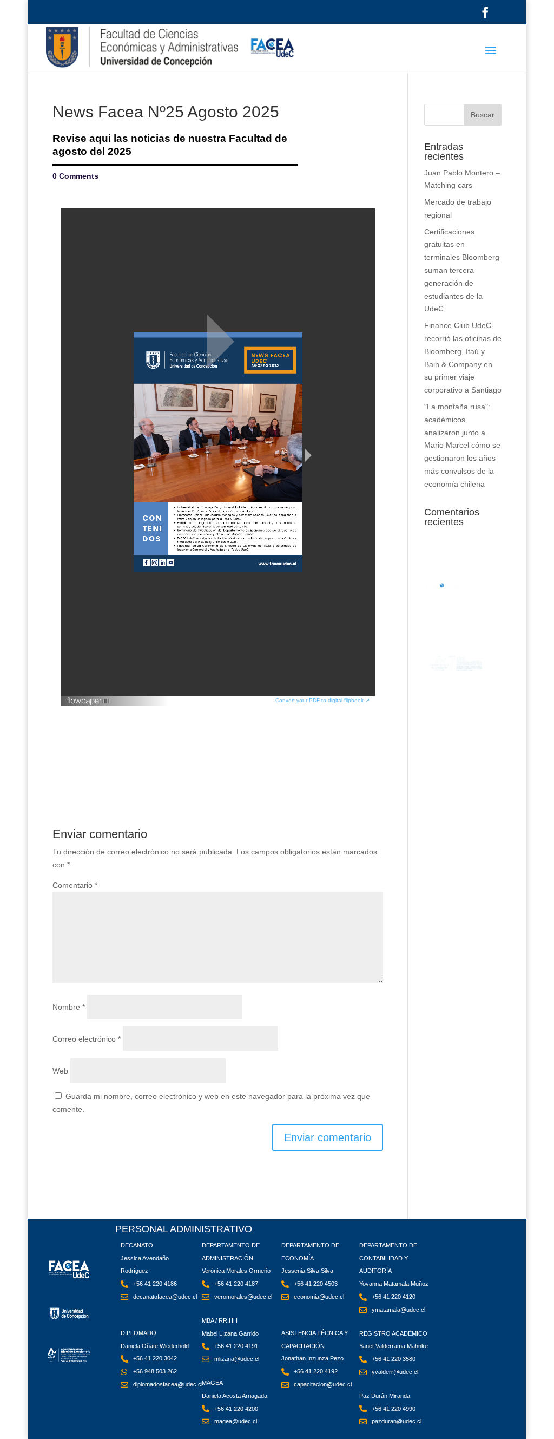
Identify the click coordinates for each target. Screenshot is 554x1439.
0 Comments (75, 176)
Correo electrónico (86, 1039)
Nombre (68, 1007)
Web (60, 1071)
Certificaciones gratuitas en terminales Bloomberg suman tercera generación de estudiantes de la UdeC (461, 270)
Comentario (74, 885)
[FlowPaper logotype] (89, 698)
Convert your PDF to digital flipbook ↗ (322, 700)
